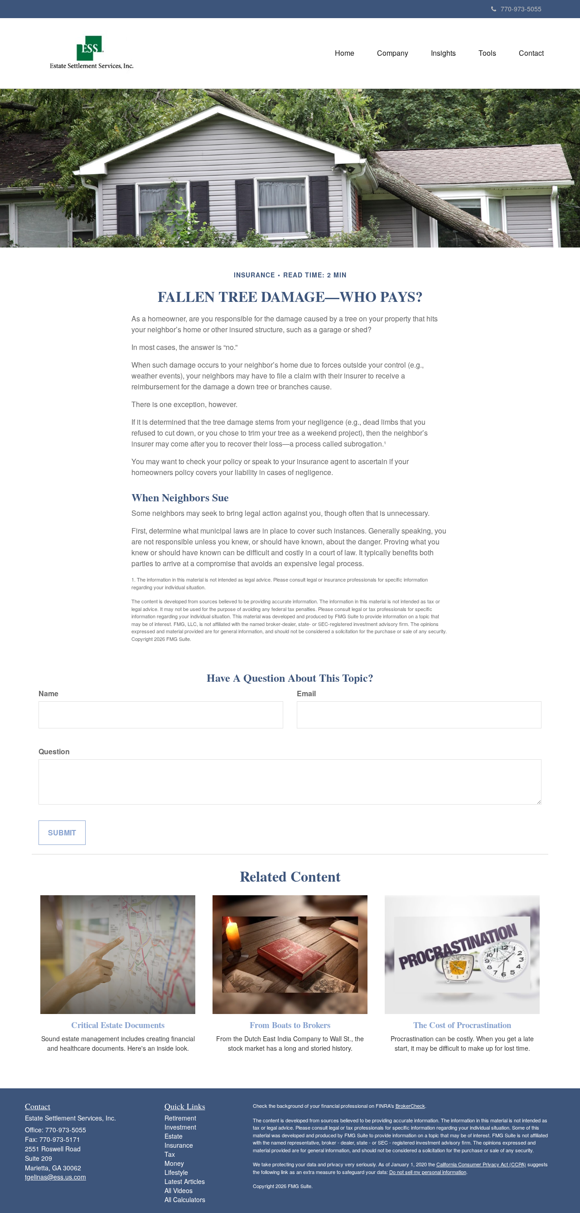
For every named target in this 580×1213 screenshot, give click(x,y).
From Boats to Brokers (290, 1025)
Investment (180, 1126)
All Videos (178, 1190)
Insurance (178, 1145)
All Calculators (184, 1199)
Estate (173, 1135)
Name (48, 694)
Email (306, 694)
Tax (169, 1154)
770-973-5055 (521, 8)
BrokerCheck (410, 1105)
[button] (393, 53)
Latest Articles (184, 1181)
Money (174, 1163)
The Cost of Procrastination (462, 1025)
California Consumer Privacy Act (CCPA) (481, 1164)
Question (54, 752)
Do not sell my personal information (427, 1171)
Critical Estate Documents (117, 1025)
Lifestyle (176, 1172)
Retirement (180, 1117)
